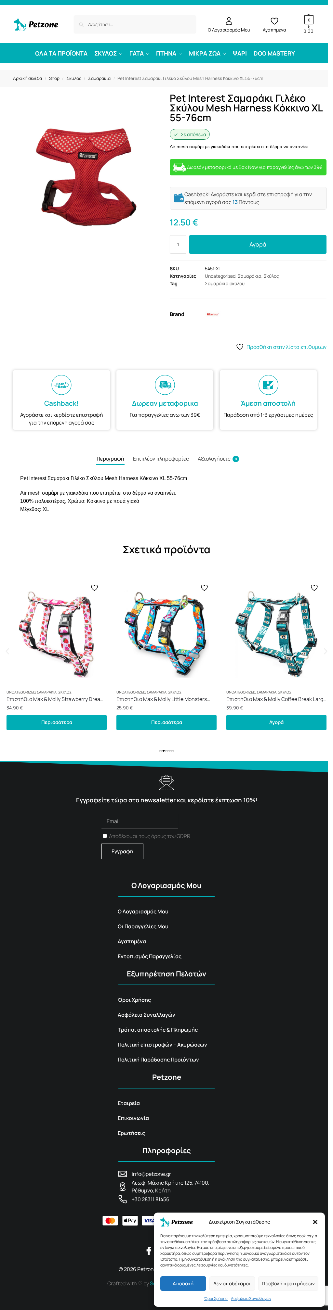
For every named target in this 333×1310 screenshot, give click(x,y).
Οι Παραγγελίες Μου (143, 926)
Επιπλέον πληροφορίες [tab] (161, 458)
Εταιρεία (129, 1103)
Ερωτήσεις (131, 1133)
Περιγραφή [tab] (110, 458)
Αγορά (257, 244)
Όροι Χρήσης (216, 1298)
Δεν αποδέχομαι (232, 1283)
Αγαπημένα (274, 30)
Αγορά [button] (166, 722)
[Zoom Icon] (85, 178)
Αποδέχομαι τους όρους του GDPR (149, 836)
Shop (54, 78)
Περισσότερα (56, 722)
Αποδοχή (183, 1283)
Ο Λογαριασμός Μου (229, 30)
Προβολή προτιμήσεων (288, 1283)
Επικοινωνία (133, 1118)
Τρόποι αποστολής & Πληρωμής (158, 1029)
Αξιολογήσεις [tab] (217, 458)
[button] (315, 1222)
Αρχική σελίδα (27, 78)
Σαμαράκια (99, 78)
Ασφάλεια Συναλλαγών (251, 1298)
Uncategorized (220, 276)
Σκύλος (73, 78)
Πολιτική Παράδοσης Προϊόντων (158, 1059)
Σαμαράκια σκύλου (225, 283)
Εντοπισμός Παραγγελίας (149, 956)
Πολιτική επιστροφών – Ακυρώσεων (162, 1044)
